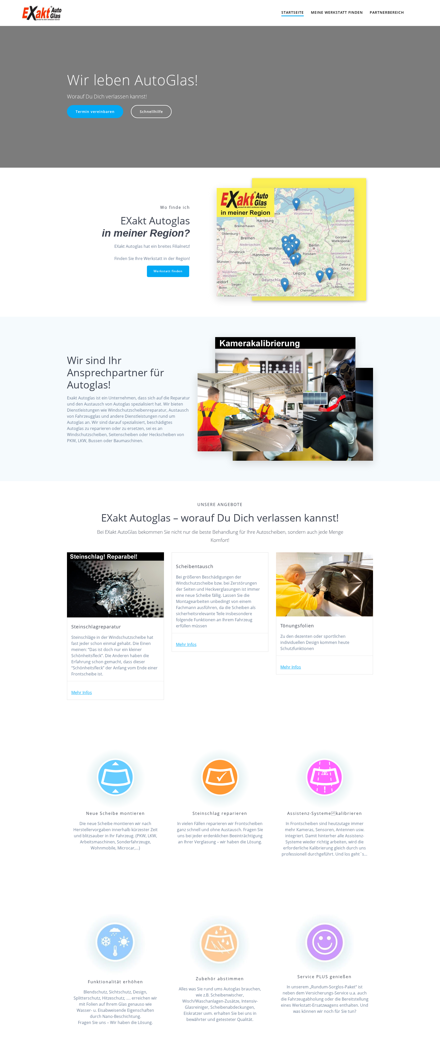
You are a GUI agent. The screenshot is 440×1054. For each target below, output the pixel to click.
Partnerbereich (387, 12)
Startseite (292, 12)
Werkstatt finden (168, 271)
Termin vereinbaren (95, 111)
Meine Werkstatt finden (337, 12)
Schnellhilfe (151, 111)
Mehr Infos (81, 692)
